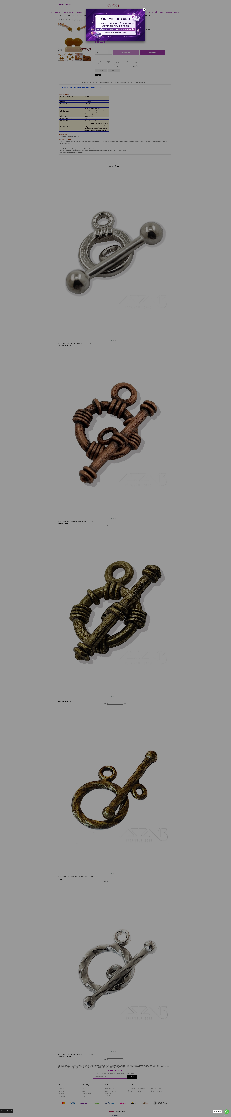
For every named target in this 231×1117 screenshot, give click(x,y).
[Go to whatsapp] (226, 1111)
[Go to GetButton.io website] (227, 1115)
